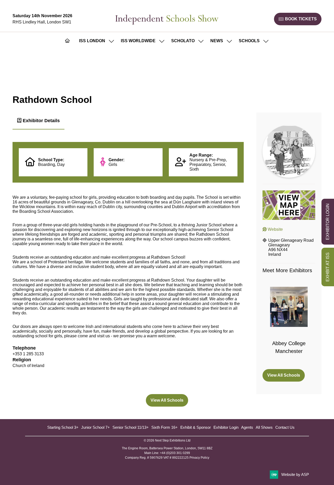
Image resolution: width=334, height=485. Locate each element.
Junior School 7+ (95, 427)
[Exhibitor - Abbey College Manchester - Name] (289, 325)
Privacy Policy (199, 457)
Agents (247, 427)
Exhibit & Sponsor (195, 427)
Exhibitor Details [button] (40, 120)
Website (275, 229)
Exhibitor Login (225, 427)
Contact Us (285, 427)
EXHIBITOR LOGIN (327, 221)
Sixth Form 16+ (164, 427)
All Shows (264, 427)
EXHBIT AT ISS (327, 267)
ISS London (92, 41)
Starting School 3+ (63, 427)
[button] (297, 19)
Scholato (183, 41)
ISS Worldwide (138, 41)
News (216, 41)
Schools (249, 41)
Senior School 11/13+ (130, 427)
